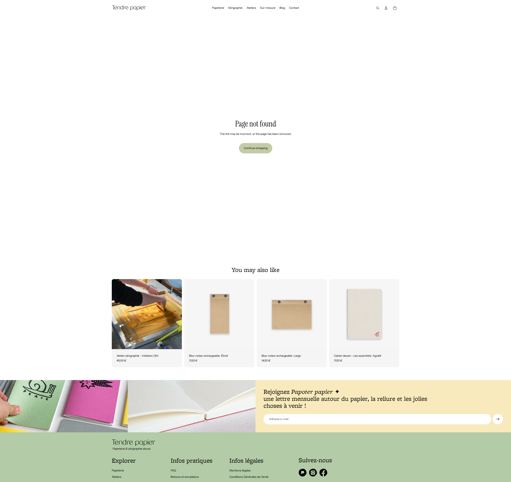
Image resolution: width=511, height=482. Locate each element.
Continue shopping (255, 148)
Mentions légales (240, 470)
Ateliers (116, 477)
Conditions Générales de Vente (248, 477)
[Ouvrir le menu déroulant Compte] (386, 8)
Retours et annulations (185, 477)
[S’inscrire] (498, 419)
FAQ (173, 470)
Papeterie (118, 470)
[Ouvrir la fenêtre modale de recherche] (377, 8)
